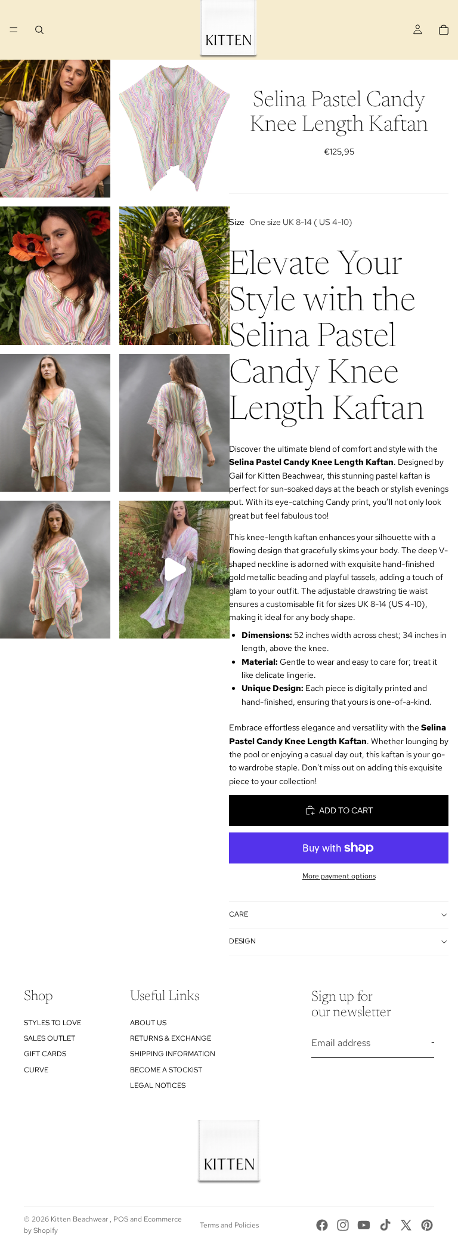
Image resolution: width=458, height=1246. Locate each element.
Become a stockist (166, 1070)
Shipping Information (172, 1054)
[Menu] (13, 30)
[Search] (39, 30)
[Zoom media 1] (55, 129)
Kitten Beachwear (80, 1219)
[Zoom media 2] (174, 129)
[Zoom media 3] (55, 275)
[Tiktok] (385, 1225)
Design (242, 941)
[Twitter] (406, 1225)
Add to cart (346, 810)
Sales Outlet (49, 1038)
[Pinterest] (427, 1225)
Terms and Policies (229, 1225)
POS (120, 1219)
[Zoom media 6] (174, 423)
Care (238, 914)
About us (148, 1023)
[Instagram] (343, 1225)
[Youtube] (364, 1225)
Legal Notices (157, 1085)
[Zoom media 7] (55, 570)
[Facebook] (322, 1225)
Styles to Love (52, 1023)
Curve (36, 1070)
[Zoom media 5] (55, 423)
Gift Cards (45, 1054)
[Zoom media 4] (174, 275)
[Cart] (444, 30)
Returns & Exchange (170, 1038)
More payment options (339, 876)
